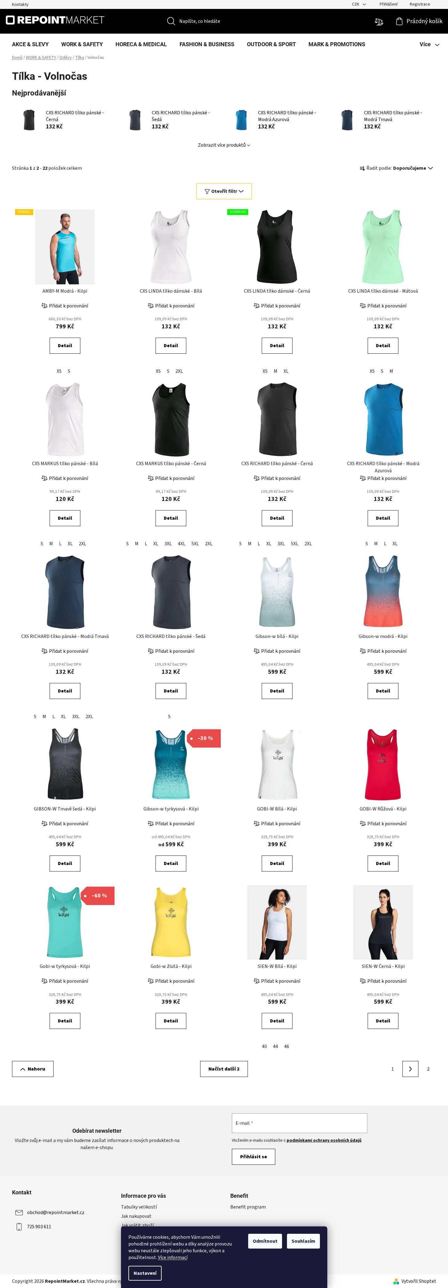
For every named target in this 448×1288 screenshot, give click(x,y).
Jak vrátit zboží (137, 1225)
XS (59, 371)
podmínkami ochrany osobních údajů (324, 1140)
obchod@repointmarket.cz (55, 1212)
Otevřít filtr (224, 191)
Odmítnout (265, 1241)
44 (275, 1046)
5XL (195, 543)
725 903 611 (39, 1226)
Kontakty (20, 5)
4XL (181, 543)
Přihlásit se (253, 1156)
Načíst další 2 (224, 1069)
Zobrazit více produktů (222, 145)
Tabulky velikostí (139, 1207)
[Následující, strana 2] (410, 1069)
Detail (65, 345)
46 (286, 1046)
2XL (179, 371)
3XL (168, 543)
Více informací (173, 1257)
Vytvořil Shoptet (419, 1281)
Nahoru (36, 1069)
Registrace (420, 4)
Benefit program (248, 1207)
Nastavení (145, 1273)
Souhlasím (303, 1241)
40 (264, 1046)
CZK (356, 4)
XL (286, 371)
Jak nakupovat (136, 1216)
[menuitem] (30, 44)
